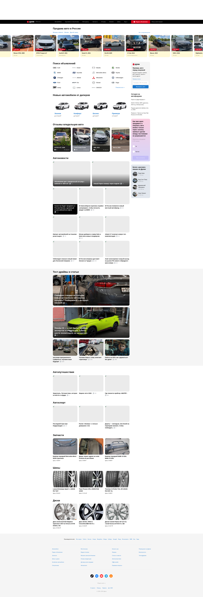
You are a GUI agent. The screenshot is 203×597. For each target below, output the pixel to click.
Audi (62, 68)
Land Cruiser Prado (80, 147)
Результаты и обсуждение (139, 139)
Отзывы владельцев (86, 558)
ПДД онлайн (115, 562)
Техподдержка (142, 555)
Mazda (101, 68)
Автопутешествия (63, 372)
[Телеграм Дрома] (106, 576)
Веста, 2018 (116, 147)
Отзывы (103, 21)
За (136, 146)
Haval (81, 68)
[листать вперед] (198, 46)
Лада (120, 82)
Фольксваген (125, 539)
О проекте (92, 588)
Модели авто (101, 583)
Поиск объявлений (64, 63)
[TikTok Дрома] (92, 576)
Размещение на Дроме (145, 549)
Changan (62, 77)
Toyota (120, 72)
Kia (81, 82)
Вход (157, 21)
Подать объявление (57, 552)
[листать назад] (5, 46)
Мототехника (84, 549)
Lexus (81, 87)
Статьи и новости (116, 555)
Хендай (115, 539)
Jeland (81, 77)
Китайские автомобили (58, 562)
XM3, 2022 (97, 147)
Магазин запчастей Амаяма (88, 555)
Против (137, 151)
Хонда (94, 539)
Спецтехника (55, 565)
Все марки (79, 539)
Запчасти (95, 21)
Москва (39, 21)
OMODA (101, 87)
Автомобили (58, 21)
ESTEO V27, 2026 (59, 147)
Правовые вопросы (117, 565)
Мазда (105, 539)
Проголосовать (140, 157)
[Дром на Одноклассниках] (111, 576)
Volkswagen (120, 77)
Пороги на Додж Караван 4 (138, 99)
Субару (110, 539)
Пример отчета (137, 79)
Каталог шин (115, 549)
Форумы (114, 552)
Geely (62, 87)
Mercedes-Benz (101, 72)
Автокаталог (84, 565)
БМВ (131, 539)
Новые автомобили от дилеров (71, 95)
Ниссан (89, 539)
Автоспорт (59, 402)
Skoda (120, 68)
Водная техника (85, 552)
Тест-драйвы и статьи (66, 272)
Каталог (111, 21)
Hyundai (81, 72)
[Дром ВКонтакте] (96, 576)
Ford (62, 82)
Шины (119, 21)
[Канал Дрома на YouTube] (101, 576)
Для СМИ (110, 588)
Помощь (99, 588)
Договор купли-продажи (87, 562)
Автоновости (60, 158)
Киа (134, 539)
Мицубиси (99, 539)
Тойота (84, 539)
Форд (119, 539)
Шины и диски (55, 558)
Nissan (101, 82)
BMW (62, 72)
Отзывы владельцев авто (68, 124)
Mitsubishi (101, 77)
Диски (56, 500)
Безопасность (142, 552)
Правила (104, 588)
